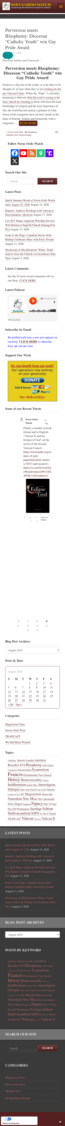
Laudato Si (12, 794)
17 (44, 692)
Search (47, 181)
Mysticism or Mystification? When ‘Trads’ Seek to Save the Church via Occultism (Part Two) (30, 254)
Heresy (14, 779)
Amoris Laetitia (25, 760)
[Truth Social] (49, 153)
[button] (10, 55)
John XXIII (41, 790)
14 (23, 692)
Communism (12, 770)
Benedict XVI (16, 765)
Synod (52, 813)
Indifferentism (17, 784)
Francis (15, 774)
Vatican (27, 818)
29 (30, 700)
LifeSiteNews (30, 431)
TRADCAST (12, 736)
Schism (47, 808)
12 (9, 692)
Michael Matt (47, 794)
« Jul (10, 704)
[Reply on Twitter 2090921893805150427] (25, 496)
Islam (22, 789)
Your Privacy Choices (22, 1119)
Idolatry (46, 780)
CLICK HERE (27, 280)
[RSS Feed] (32, 153)
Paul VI (47, 804)
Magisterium (33, 794)
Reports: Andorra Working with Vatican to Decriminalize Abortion (29, 213)
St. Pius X (44, 813)
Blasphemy (32, 132)
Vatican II (48, 818)
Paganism (27, 804)
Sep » (19, 704)
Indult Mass (32, 784)
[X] (15, 161)
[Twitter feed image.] (37, 475)
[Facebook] (15, 153)
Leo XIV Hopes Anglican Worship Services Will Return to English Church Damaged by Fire (30, 225)
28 (23, 700)
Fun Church (44, 775)
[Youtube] (23, 153)
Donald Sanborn (25, 769)
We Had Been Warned (17, 742)
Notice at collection (11, 1123)
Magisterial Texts (15, 724)
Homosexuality (31, 779)
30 (37, 700)
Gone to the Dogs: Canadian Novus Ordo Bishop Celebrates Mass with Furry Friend (29, 237)
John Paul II (31, 789)
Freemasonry (30, 775)
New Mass (30, 798)
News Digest (15, 804)
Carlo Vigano (47, 765)
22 (30, 696)
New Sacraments (46, 799)
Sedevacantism (19, 812)
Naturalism (15, 798)
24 (44, 696)
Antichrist (40, 760)
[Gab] (41, 153)
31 (44, 700)
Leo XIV (20, 794)
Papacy (37, 803)
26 (9, 700)
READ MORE (28, 123)
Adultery (12, 760)
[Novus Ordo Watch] (28, 6)
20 (16, 696)
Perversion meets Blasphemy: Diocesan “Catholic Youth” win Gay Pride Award (30, 38)
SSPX (35, 813)
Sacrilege (36, 808)
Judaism (51, 789)
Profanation (23, 808)
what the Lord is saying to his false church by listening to (31, 99)
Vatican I (37, 819)
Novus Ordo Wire (15, 132)
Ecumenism (40, 769)
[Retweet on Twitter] (24, 419)
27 (16, 700)
